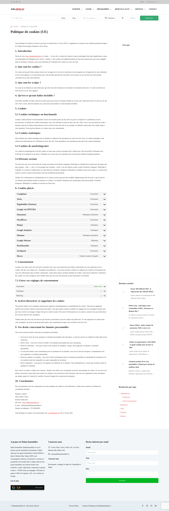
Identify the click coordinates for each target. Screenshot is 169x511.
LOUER (88, 9)
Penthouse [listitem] (126, 397)
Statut (63, 18)
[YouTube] (152, 506)
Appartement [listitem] (125, 393)
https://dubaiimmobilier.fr (34, 56)
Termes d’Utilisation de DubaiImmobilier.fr (96, 506)
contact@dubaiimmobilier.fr (60, 454)
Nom (87, 458)
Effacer (133, 18)
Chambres (111, 18)
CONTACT (153, 9)
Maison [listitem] (123, 416)
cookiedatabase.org (54, 413)
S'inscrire (122, 480)
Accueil (15, 26)
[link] (124, 292)
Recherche (149, 18)
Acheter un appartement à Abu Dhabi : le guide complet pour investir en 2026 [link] (142, 344)
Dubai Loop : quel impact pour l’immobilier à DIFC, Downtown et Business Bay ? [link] (141, 308)
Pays (87, 469)
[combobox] (90, 18)
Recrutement (52, 464)
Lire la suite (15, 481)
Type (74, 18)
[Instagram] (147, 506)
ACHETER (76, 9)
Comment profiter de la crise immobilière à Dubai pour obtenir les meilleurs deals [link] (142, 364)
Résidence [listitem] (124, 405)
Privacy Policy (74, 506)
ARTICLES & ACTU (122, 9)
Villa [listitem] (122, 409)
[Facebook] (143, 506)
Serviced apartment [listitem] (130, 401)
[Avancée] (122, 18)
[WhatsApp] (156, 506)
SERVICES (139, 9)
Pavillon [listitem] (123, 412)
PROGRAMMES (103, 9)
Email (88, 447)
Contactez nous (53, 459)
